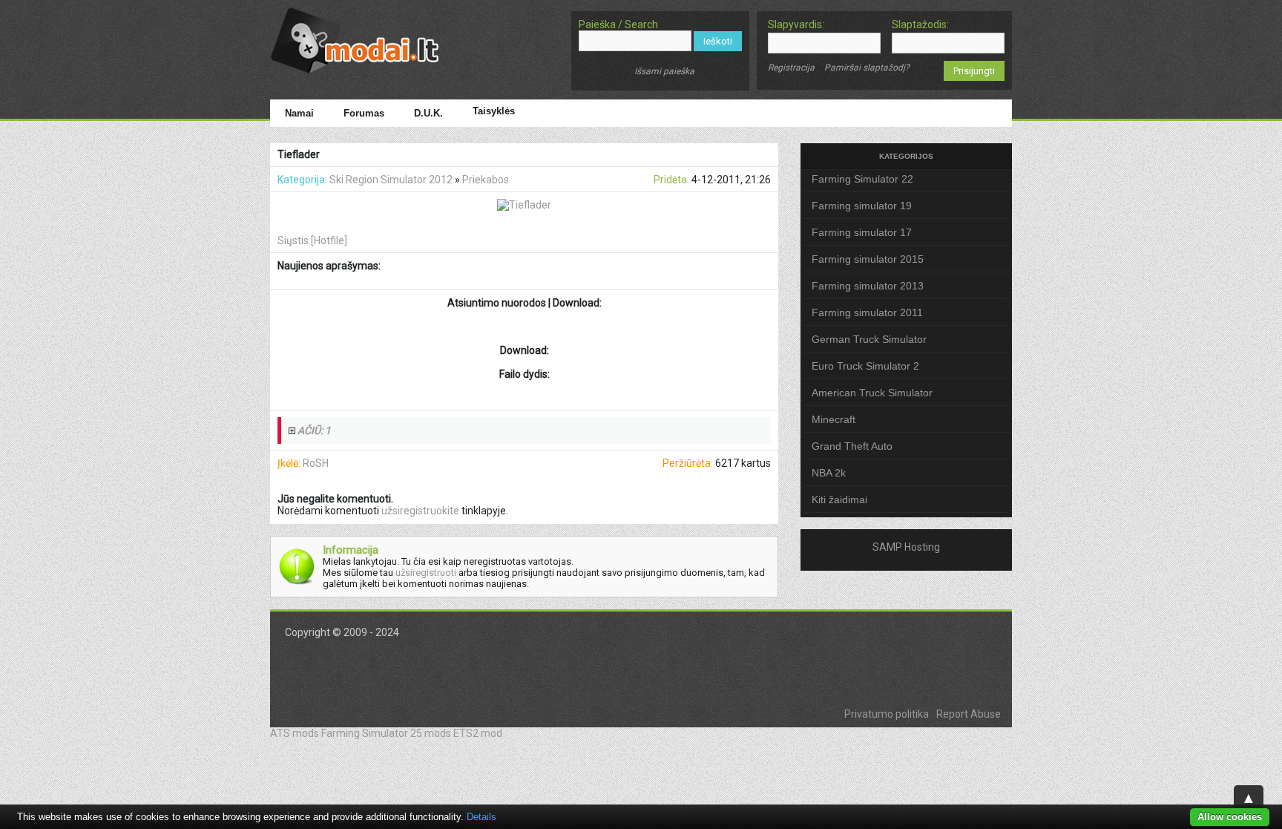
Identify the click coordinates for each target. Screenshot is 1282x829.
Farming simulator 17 (862, 232)
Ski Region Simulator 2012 (391, 180)
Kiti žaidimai (839, 499)
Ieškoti (717, 41)
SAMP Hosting (906, 547)
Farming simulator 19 (862, 206)
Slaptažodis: (920, 24)
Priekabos (485, 180)
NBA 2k (829, 473)
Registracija (791, 67)
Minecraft (833, 419)
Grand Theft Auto (852, 446)
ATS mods (294, 733)
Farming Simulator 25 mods (386, 733)
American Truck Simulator (872, 393)
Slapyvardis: (796, 24)
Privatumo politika (886, 714)
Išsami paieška (664, 71)
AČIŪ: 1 (314, 430)
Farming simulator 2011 (867, 312)
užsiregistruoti (425, 572)
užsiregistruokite (420, 511)
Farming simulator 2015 (868, 259)
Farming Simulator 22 (862, 179)
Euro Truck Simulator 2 (865, 366)
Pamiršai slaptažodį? (867, 67)
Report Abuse (968, 714)
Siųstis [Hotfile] (312, 240)
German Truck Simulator (869, 339)
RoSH (316, 463)
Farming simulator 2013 (868, 286)
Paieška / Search (618, 24)
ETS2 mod (477, 733)
